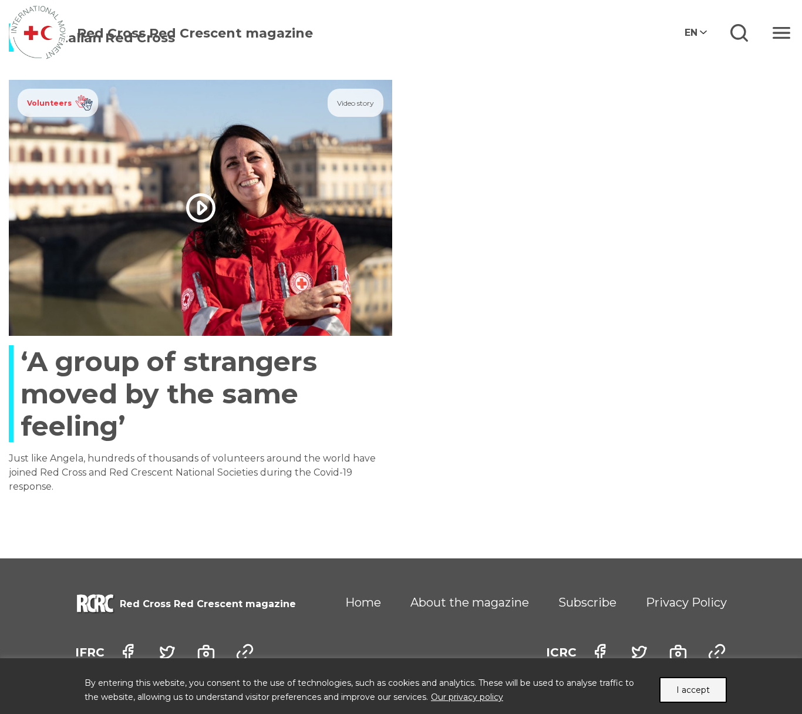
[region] (401, 686)
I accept (693, 690)
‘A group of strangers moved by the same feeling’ (169, 394)
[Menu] (781, 33)
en (691, 32)
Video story (355, 103)
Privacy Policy (686, 602)
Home (363, 602)
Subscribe (587, 602)
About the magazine (469, 602)
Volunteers (49, 103)
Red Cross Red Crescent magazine (195, 33)
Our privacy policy (467, 697)
